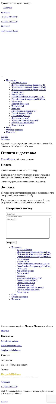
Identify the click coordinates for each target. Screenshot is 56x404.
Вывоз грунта (17, 125)
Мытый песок (17, 94)
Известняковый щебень (11, 346)
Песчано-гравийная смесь (22, 123)
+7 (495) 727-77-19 (9, 17)
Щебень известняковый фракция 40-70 (28, 89)
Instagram (7, 8)
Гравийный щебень (9, 341)
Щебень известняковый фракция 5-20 (28, 85)
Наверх (4, 402)
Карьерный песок (19, 82)
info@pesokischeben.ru (9, 31)
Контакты (10, 132)
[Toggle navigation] (2, 76)
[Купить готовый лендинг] (7, 399)
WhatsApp (5, 12)
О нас (8, 127)
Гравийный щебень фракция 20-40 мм (28, 99)
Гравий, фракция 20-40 (21, 113)
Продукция (11, 80)
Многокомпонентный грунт (23, 111)
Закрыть (4, 136)
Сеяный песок (17, 92)
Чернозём (15, 108)
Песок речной (17, 106)
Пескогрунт (16, 101)
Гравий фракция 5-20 (20, 115)
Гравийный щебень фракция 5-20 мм (27, 97)
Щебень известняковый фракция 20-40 (28, 87)
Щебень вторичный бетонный (24, 120)
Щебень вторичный (20, 118)
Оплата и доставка (14, 130)
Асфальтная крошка (20, 104)
